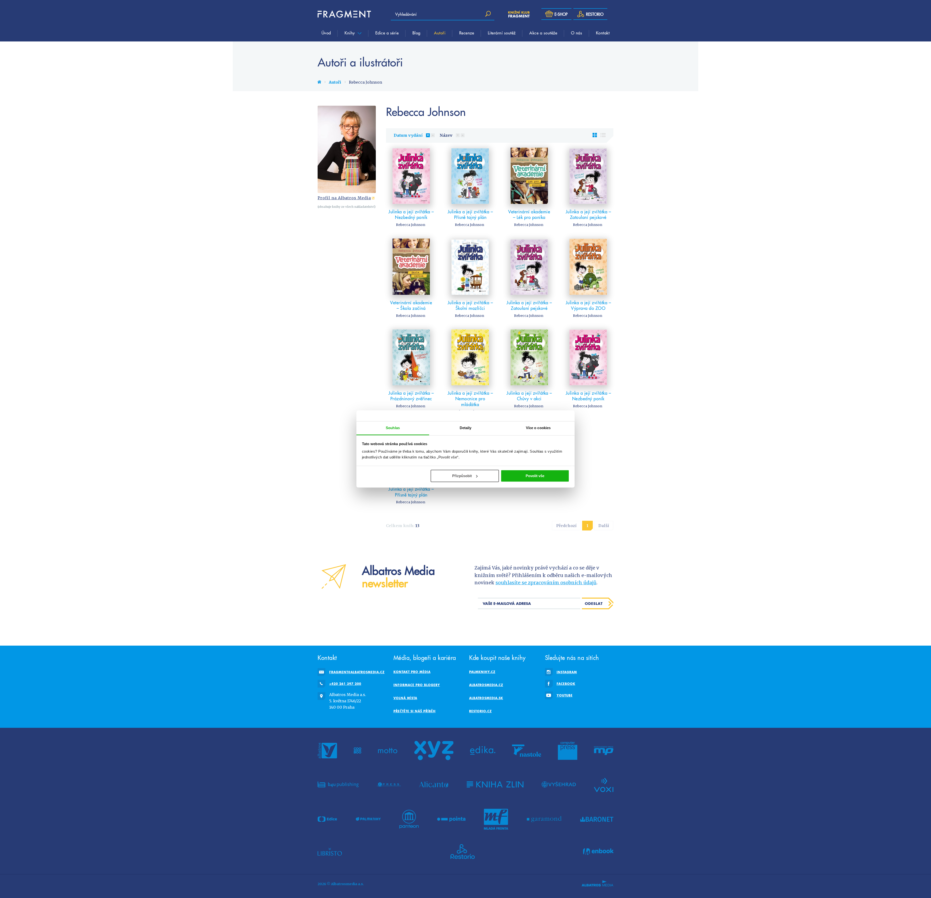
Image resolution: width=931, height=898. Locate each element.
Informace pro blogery (416, 685)
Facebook (566, 684)
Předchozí (566, 525)
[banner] (344, 14)
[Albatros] (327, 751)
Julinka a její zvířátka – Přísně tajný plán (470, 214)
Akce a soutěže (543, 33)
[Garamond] (544, 819)
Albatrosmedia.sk (486, 698)
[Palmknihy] (368, 819)
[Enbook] (598, 851)
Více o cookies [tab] (538, 428)
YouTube (565, 695)
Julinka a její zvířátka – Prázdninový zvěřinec (411, 395)
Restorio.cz (480, 711)
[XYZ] (434, 751)
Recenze (466, 33)
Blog (416, 33)
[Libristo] (329, 851)
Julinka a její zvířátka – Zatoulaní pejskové (588, 214)
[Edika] (483, 751)
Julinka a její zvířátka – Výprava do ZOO (588, 305)
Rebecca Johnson (410, 225)
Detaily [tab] (466, 428)
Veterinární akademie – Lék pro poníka (529, 214)
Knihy (350, 33)
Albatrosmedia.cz (486, 685)
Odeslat (594, 603)
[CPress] (388, 785)
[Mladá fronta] (496, 819)
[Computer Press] (568, 751)
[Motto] (388, 751)
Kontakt (603, 33)
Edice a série (387, 33)
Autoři (439, 33)
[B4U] (338, 785)
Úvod (326, 33)
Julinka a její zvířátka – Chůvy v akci (529, 395)
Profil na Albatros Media (344, 198)
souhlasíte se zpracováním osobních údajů (546, 582)
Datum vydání (408, 135)
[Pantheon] (409, 819)
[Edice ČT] (327, 819)
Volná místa (405, 698)
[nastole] (526, 751)
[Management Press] (604, 751)
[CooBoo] (357, 751)
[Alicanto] (434, 785)
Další (603, 525)
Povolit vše (535, 476)
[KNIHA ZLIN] (495, 785)
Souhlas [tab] (393, 428)
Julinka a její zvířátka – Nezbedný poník (411, 214)
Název (446, 135)
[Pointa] (451, 819)
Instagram (567, 672)
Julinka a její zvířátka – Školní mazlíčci (470, 305)
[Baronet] (597, 819)
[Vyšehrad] (558, 785)
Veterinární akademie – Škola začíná (411, 305)
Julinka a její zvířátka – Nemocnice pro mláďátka (470, 398)
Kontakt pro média (412, 672)
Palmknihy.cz (482, 672)
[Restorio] (462, 851)
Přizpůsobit (462, 476)
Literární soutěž (502, 33)
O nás (576, 33)
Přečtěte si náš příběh (414, 711)
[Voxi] (604, 785)
